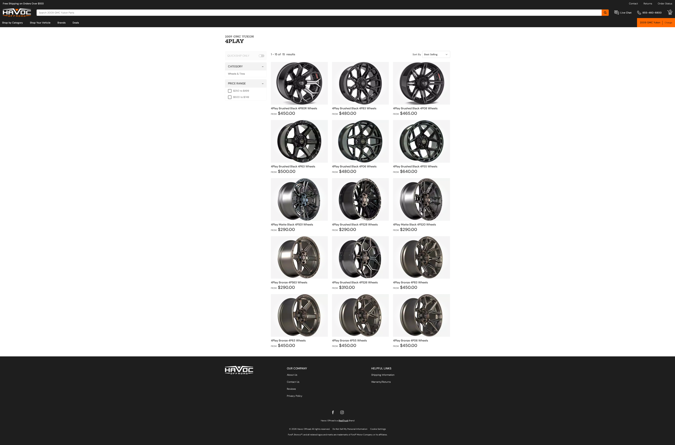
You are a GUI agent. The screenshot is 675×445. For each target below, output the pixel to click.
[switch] (245, 55)
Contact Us (293, 381)
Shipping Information (382, 374)
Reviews (291, 388)
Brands (61, 22)
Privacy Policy (294, 395)
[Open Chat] (616, 13)
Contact (633, 3)
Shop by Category (12, 22)
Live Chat (626, 12)
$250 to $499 (241, 90)
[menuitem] (12, 22)
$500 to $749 (241, 97)
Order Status (665, 3)
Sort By (417, 54)
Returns (648, 3)
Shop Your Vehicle (40, 22)
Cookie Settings (378, 429)
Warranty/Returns (381, 381)
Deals (76, 22)
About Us (292, 374)
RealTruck (343, 420)
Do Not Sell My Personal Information (350, 429)
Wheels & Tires (236, 73)
